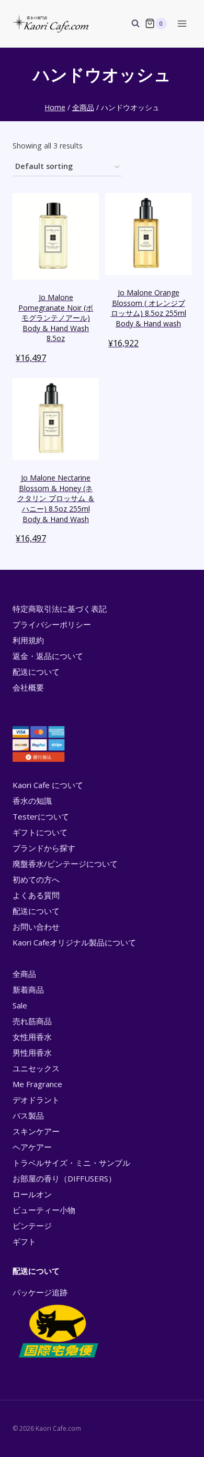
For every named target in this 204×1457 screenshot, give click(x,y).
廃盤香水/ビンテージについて (65, 863)
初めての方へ (36, 879)
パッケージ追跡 (40, 1292)
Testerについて (41, 816)
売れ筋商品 (32, 1021)
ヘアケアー (32, 1147)
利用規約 (28, 640)
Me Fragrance (37, 1084)
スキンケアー (36, 1131)
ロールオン (32, 1194)
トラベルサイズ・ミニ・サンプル (71, 1162)
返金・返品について (48, 656)
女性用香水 (32, 1036)
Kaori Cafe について (48, 785)
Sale (20, 1005)
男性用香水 (32, 1052)
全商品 (24, 974)
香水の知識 (32, 800)
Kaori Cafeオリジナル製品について (74, 942)
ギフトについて (40, 832)
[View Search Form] (130, 23)
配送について (36, 671)
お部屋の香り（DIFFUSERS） (64, 1178)
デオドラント (36, 1099)
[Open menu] (181, 23)
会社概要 (28, 687)
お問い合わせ (36, 926)
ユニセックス (36, 1068)
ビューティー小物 (44, 1210)
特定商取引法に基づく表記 (60, 608)
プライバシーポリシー (52, 624)
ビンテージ (32, 1225)
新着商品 (28, 989)
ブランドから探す (44, 848)
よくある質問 (36, 895)
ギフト (24, 1241)
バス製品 (28, 1115)
